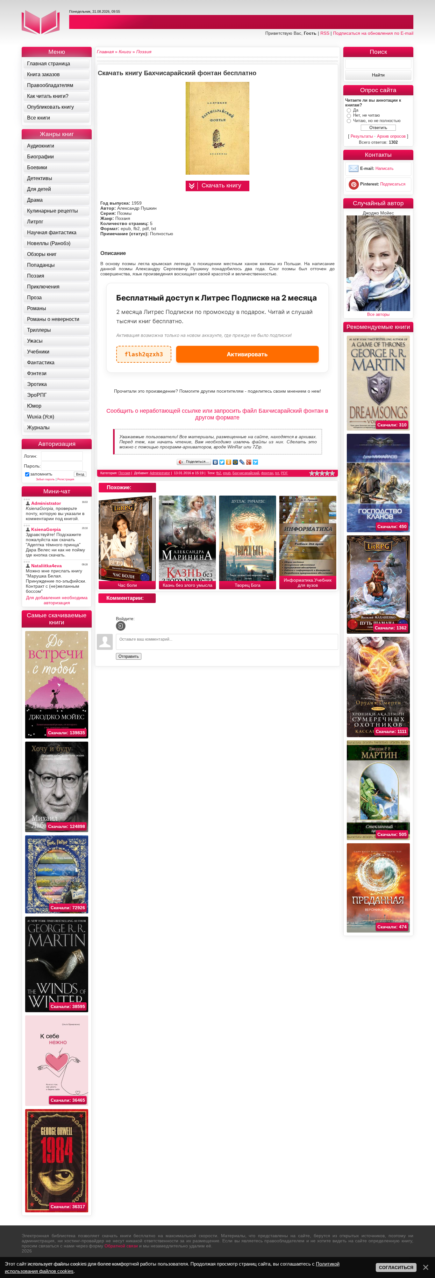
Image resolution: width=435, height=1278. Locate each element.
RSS (324, 33)
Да (355, 110)
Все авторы (378, 314)
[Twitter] (222, 462)
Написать (384, 168)
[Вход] (120, 626)
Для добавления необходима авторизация (57, 600)
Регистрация (65, 479)
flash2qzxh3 (144, 352)
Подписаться (392, 184)
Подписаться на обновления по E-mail (373, 33)
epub (227, 473)
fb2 (218, 473)
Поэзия (124, 473)
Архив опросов (391, 136)
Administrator (160, 473)
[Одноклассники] (228, 462)
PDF (284, 473)
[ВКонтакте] (215, 462)
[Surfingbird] (255, 462)
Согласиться (396, 1267)
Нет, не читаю (366, 115)
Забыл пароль (45, 479)
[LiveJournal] (242, 462)
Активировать (247, 354)
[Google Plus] (249, 462)
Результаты (362, 136)
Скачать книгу (221, 185)
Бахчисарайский (245, 473)
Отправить (128, 656)
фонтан (267, 473)
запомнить (41, 473)
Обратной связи (121, 1245)
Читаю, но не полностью (377, 120)
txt (277, 473)
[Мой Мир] (235, 462)
